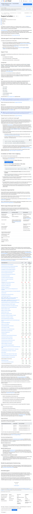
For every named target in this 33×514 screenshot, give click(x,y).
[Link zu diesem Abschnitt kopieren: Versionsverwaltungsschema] (13, 437)
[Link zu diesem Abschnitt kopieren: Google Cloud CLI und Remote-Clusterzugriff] (20, 118)
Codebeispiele (19, 499)
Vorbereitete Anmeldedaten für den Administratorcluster (9, 355)
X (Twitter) (26, 498)
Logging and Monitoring (18, 102)
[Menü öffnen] (1, 1)
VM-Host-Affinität (3, 352)
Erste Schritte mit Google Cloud (20, 497)
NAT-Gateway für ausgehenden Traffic (6, 313)
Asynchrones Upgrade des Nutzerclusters (7, 272)
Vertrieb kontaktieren (4, 500)
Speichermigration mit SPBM (5, 327)
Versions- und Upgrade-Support (15, 434)
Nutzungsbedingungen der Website (14, 506)
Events (26, 497)
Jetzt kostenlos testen (27, 4)
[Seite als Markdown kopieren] (17, 16)
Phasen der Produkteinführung (26, 257)
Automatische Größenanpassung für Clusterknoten (8, 274)
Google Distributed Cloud (6, 3)
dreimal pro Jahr (13, 450)
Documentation (16, 3)
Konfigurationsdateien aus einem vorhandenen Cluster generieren (10, 302)
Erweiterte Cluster (3, 292)
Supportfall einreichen (22, 414)
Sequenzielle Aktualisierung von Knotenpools (7, 325)
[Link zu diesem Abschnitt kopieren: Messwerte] (6, 104)
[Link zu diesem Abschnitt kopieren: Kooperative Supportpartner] (15, 190)
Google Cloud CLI (10, 124)
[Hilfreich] (30, 13)
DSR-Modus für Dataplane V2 (5, 287)
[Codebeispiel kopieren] (31, 140)
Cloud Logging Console (11, 96)
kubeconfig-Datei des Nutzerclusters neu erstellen (12, 135)
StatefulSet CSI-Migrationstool (5, 332)
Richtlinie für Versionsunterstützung (25, 43)
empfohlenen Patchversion (10, 392)
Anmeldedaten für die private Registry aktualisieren (8, 269)
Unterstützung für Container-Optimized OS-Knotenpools (9, 335)
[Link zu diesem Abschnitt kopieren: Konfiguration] (7, 62)
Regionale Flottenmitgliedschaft (5, 322)
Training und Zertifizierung (19, 503)
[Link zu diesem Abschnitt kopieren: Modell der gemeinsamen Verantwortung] (21, 463)
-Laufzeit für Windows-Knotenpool (7, 282)
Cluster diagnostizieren (9, 71)
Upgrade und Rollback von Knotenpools (6, 343)
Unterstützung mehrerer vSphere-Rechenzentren (8, 340)
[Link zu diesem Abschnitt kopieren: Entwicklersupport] (10, 470)
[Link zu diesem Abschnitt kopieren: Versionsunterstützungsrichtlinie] (17, 371)
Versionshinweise (11, 498)
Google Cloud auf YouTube (27, 500)
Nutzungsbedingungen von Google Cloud (25, 506)
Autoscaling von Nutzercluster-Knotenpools (7, 277)
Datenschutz (7, 506)
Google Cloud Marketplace (3, 499)
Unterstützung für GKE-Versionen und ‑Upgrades (8, 260)
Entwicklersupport (28, 218)
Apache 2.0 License (9, 489)
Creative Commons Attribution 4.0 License (23, 488)
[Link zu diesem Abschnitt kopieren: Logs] (4, 79)
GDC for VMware (5, 5)
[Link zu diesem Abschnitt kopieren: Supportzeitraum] (8, 418)
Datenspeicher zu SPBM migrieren (6, 285)
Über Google (2, 506)
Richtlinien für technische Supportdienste (7, 202)
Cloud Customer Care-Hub (16, 35)
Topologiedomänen (4, 333)
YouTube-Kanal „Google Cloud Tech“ (28, 502)
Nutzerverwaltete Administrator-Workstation (7, 318)
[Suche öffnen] (19, 1)
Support (10, 497)
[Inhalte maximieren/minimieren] (6, 18)
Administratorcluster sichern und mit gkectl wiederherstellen (9, 266)
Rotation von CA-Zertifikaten (5, 324)
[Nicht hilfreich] (31, 13)
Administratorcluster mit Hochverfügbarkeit (7, 264)
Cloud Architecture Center (19, 501)
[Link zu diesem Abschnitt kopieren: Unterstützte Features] (12, 245)
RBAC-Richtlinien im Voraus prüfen (26, 147)
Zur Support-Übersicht (9, 162)
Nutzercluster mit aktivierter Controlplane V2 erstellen (8, 315)
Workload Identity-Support (4, 360)
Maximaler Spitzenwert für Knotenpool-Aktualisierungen (9, 307)
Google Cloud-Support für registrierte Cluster (16, 150)
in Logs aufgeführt (11, 109)
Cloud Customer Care (4, 30)
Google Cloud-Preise (4, 497)
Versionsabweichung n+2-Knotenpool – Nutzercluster (8, 350)
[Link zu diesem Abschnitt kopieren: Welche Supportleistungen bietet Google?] (21, 205)
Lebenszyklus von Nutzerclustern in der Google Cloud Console (9, 305)
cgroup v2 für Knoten (4, 280)
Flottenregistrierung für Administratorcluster (7, 294)
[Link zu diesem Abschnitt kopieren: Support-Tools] (8, 52)
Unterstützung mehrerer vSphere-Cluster (7, 338)
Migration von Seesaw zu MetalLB (6, 310)
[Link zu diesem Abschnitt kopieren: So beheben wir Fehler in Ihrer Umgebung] (21, 153)
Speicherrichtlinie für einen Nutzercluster (6, 330)
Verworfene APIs (12, 451)
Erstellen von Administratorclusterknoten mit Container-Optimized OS (10, 291)
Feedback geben (28, 16)
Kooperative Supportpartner (17, 221)
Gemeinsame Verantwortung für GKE (8, 467)
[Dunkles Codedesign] (29, 140)
